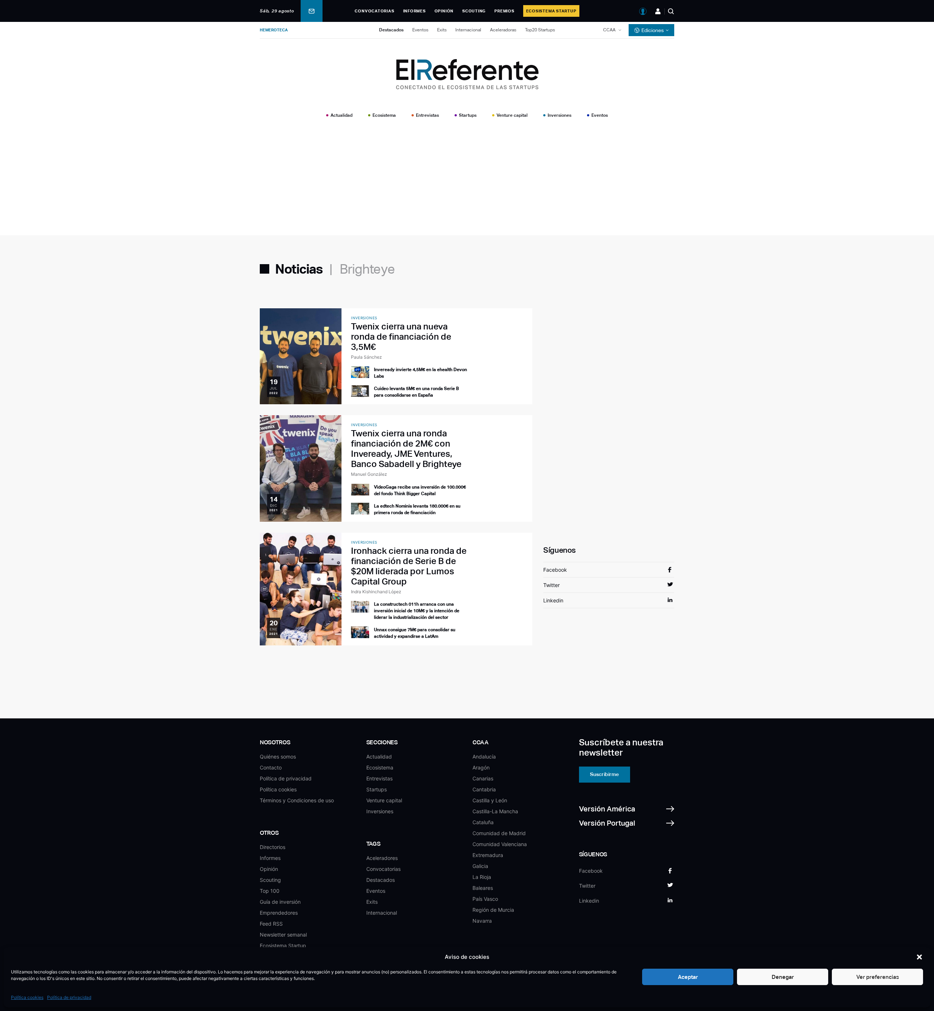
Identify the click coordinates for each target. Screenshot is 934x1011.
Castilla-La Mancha (495, 811)
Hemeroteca (274, 30)
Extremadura (487, 855)
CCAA (609, 29)
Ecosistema (384, 115)
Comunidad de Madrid (499, 833)
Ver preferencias (877, 977)
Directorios (272, 847)
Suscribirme (604, 774)
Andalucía (484, 756)
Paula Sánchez (366, 357)
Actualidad (341, 115)
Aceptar (688, 977)
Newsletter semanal (283, 934)
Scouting (474, 11)
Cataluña (483, 822)
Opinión (444, 11)
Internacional (468, 29)
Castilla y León (489, 800)
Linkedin (553, 600)
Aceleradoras (503, 29)
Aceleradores (382, 858)
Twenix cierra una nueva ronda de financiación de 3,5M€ (401, 336)
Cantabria (484, 789)
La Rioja (481, 877)
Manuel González (369, 474)
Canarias (482, 778)
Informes (414, 11)
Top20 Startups (540, 29)
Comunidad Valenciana (499, 844)
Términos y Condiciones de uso (297, 800)
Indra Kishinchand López (376, 591)
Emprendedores (279, 913)
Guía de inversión (280, 902)
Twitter (551, 585)
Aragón (481, 767)
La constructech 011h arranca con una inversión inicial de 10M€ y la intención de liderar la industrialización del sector (416, 611)
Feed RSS (271, 924)
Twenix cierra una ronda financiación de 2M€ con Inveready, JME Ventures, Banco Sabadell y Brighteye (406, 448)
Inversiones (559, 115)
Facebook (555, 570)
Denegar (783, 977)
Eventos (420, 29)
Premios (504, 11)
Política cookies (27, 997)
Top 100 (269, 891)
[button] (919, 957)
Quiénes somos (278, 756)
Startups (467, 115)
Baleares (482, 888)
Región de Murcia (493, 910)
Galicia (480, 866)
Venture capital (512, 115)
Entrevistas (427, 115)
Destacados (391, 29)
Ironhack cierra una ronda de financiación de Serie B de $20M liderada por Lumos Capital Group (409, 566)
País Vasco (485, 899)
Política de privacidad (69, 997)
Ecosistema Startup (551, 11)
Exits (442, 29)
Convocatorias (374, 11)
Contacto (271, 767)
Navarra (482, 921)
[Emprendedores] (658, 11)
